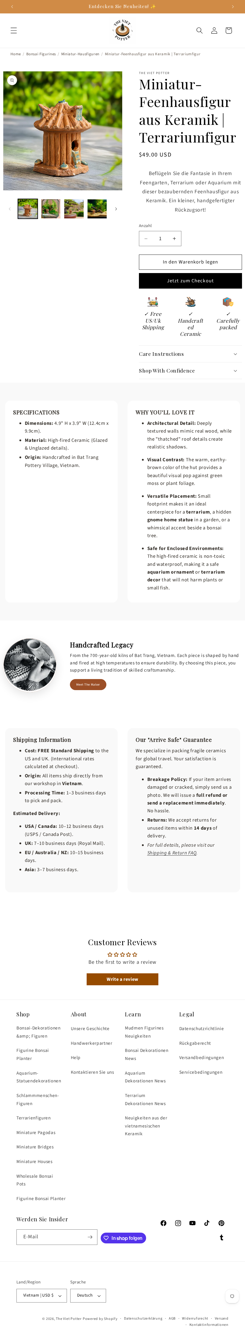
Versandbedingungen (201, 1057)
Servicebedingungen (201, 1072)
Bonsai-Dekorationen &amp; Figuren (38, 1032)
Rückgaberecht (195, 1043)
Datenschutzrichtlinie (201, 1028)
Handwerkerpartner (91, 1043)
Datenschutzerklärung (143, 1318)
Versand (222, 1318)
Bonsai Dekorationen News (147, 1054)
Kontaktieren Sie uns (92, 1072)
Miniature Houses (34, 1161)
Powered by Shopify (100, 1318)
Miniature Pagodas (35, 1132)
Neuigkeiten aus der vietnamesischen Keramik (146, 1126)
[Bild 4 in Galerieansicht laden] (97, 209)
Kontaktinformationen (209, 1324)
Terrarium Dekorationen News (145, 1099)
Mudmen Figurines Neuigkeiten (144, 1032)
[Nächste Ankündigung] (232, 6)
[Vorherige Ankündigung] (12, 6)
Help (76, 1057)
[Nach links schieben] (9, 208)
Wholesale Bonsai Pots (34, 1180)
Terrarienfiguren (33, 1118)
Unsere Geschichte (90, 1028)
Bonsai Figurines (41, 54)
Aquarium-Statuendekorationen (38, 1077)
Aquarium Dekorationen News (145, 1077)
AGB (172, 1318)
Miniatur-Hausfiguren (80, 54)
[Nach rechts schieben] (115, 208)
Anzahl (145, 226)
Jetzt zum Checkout (190, 280)
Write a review (122, 979)
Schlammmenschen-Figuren (37, 1099)
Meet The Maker (88, 684)
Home (15, 54)
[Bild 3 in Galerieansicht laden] (74, 209)
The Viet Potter (69, 1318)
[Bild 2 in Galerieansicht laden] (51, 209)
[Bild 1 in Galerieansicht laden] (28, 209)
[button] (14, 30)
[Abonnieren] (90, 1237)
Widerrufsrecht (195, 1318)
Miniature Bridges (34, 1147)
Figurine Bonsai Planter (32, 1054)
